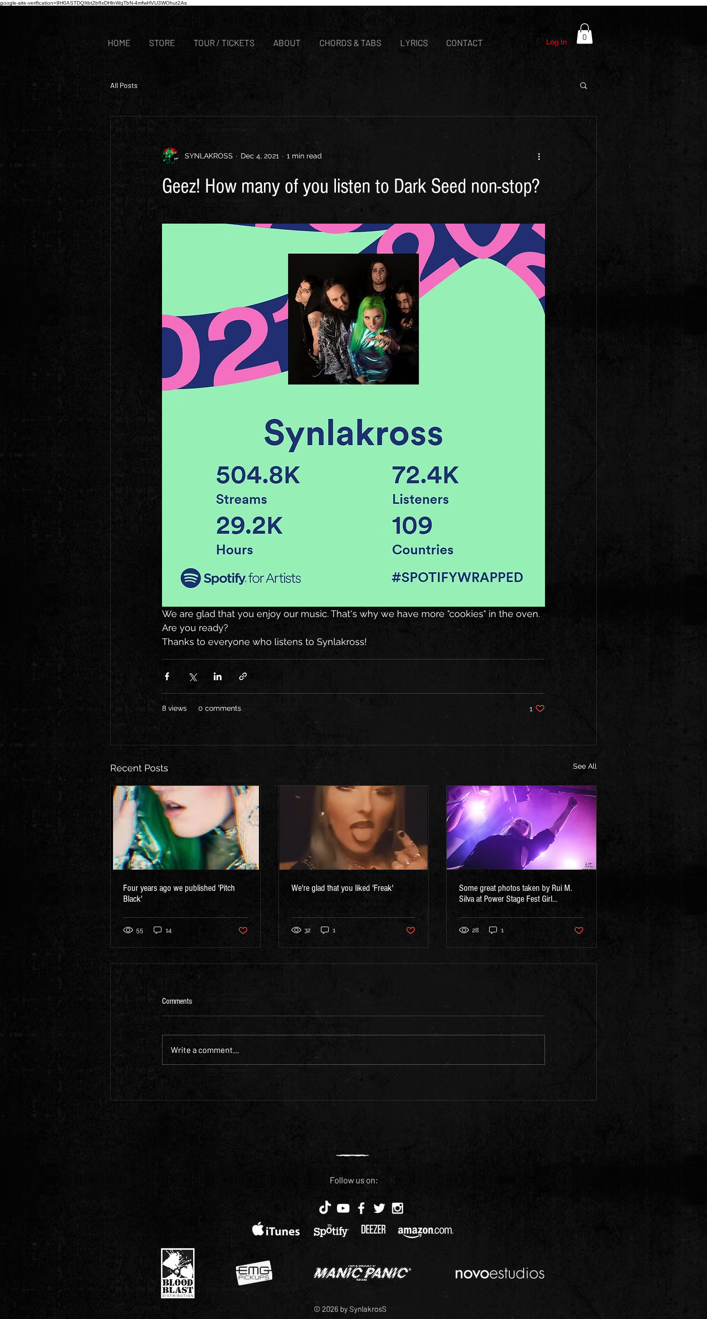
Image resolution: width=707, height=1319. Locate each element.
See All (585, 766)
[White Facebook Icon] (361, 1208)
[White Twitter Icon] (379, 1208)
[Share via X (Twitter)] (192, 676)
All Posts (124, 85)
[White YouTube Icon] (343, 1208)
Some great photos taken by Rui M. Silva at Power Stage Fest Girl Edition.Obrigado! (515, 893)
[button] (584, 33)
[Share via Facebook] (167, 676)
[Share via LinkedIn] (218, 676)
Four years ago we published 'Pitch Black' (179, 893)
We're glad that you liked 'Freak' (342, 888)
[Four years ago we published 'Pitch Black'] (185, 828)
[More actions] (539, 156)
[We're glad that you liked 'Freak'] (354, 828)
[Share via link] (243, 676)
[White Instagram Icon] (397, 1208)
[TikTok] (325, 1208)
